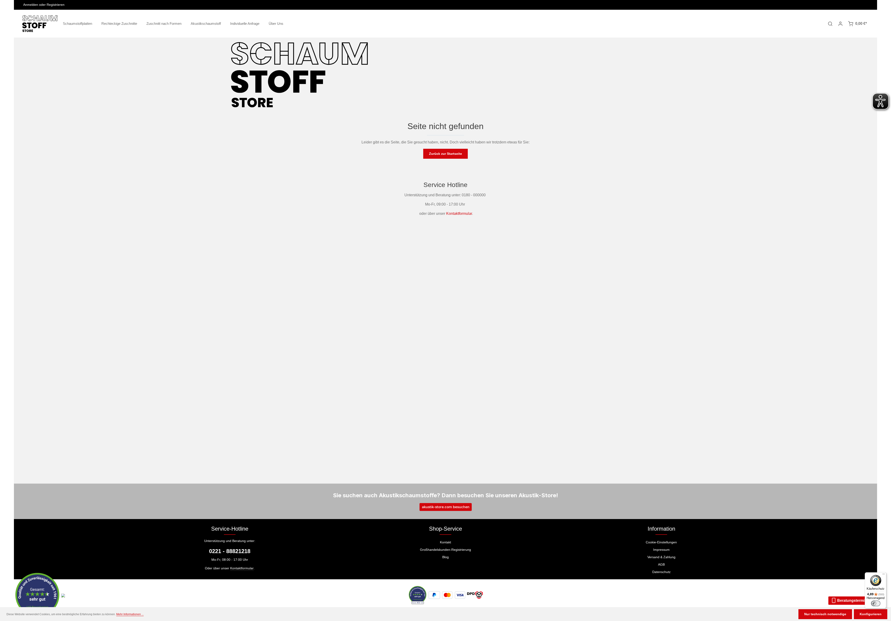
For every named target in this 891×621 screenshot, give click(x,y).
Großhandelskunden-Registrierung (445, 549)
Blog (445, 557)
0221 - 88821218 (229, 551)
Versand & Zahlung (661, 557)
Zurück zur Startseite (445, 153)
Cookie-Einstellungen (661, 542)
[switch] (875, 603)
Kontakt (445, 542)
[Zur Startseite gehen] (39, 23)
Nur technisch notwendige (825, 614)
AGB (661, 564)
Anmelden (30, 5)
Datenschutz (661, 572)
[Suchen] (830, 23)
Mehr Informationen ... (130, 614)
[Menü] (883, 575)
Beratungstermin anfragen (860, 600)
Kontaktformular (459, 213)
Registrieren (56, 5)
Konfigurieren (870, 614)
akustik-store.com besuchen (445, 507)
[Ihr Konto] (840, 23)
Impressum (661, 549)
